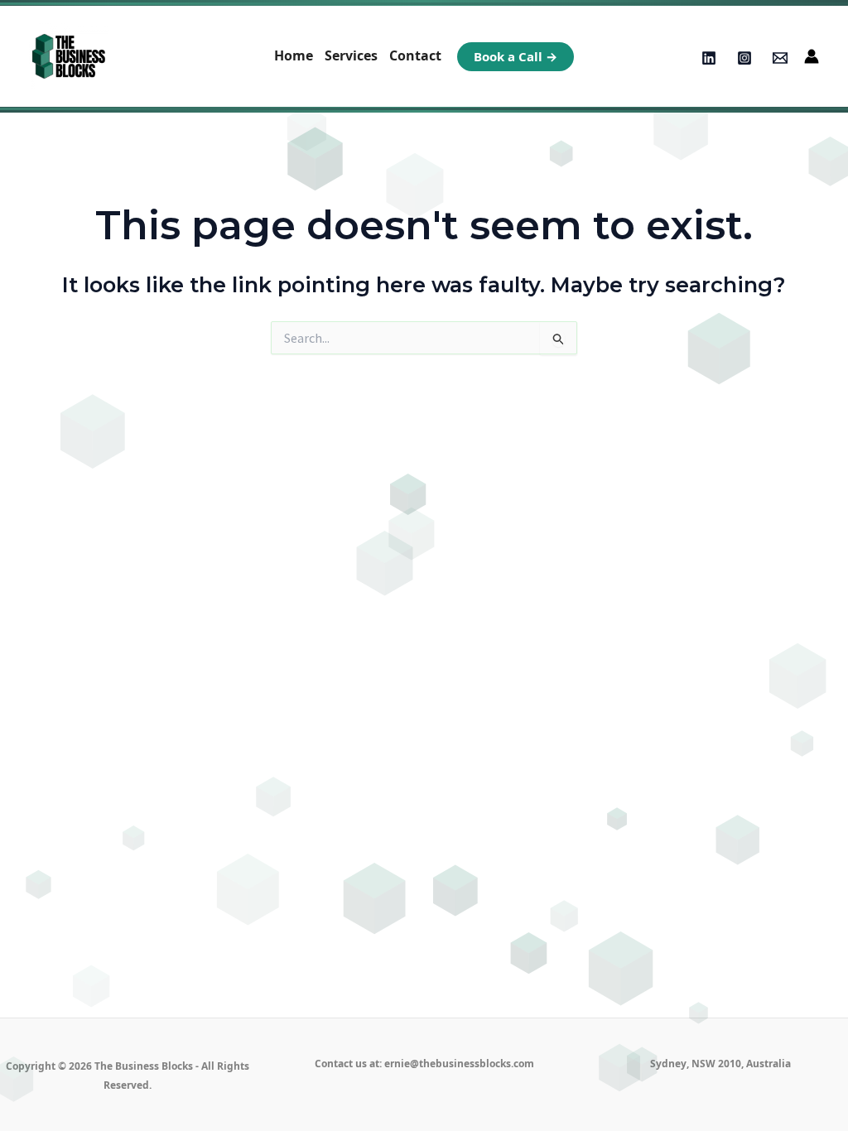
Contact (415, 55)
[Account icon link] (811, 56)
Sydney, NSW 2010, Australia (720, 1063)
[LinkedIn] (708, 58)
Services (351, 55)
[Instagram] (744, 58)
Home (293, 55)
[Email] (780, 58)
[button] (515, 56)
